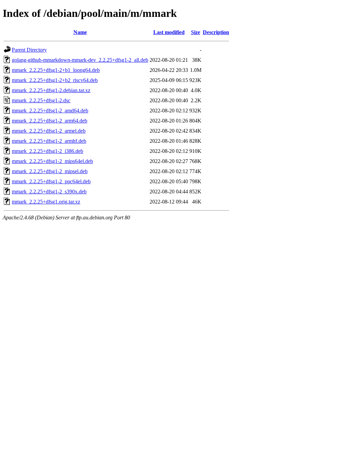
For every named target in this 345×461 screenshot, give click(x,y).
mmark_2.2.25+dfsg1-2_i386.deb (47, 151)
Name (80, 32)
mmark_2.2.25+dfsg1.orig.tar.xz (46, 202)
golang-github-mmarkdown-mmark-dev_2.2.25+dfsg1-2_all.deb (80, 60)
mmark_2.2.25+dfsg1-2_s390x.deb (49, 191)
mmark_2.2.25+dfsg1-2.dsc (41, 100)
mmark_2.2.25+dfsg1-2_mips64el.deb (52, 161)
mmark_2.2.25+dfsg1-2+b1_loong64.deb (56, 70)
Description (216, 32)
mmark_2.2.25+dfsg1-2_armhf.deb (49, 141)
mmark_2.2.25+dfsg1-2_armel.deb (49, 131)
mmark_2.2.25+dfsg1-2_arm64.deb (49, 121)
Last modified (169, 32)
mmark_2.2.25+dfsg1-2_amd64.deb (50, 110)
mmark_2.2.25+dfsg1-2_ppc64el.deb (51, 181)
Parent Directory (29, 50)
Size (195, 32)
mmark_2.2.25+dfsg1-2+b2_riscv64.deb (55, 80)
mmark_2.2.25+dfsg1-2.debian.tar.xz (51, 90)
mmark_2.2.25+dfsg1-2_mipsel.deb (50, 171)
